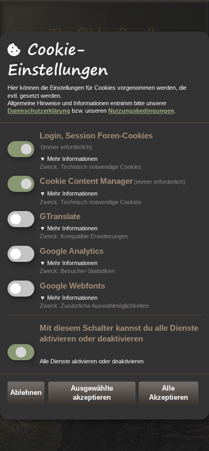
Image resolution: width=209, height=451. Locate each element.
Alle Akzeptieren (168, 392)
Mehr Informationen (69, 158)
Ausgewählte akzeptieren (92, 392)
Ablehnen (26, 392)
